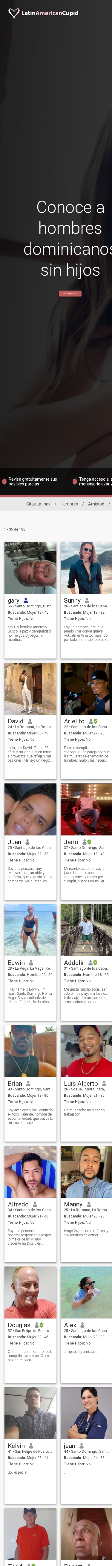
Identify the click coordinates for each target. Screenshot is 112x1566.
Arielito (74, 721)
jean (69, 1445)
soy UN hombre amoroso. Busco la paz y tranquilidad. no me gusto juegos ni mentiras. (30, 633)
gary (13, 600)
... (65, 1472)
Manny (73, 1204)
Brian (15, 1083)
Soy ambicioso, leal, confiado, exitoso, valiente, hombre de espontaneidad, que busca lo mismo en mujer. (30, 1116)
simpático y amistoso (80, 1352)
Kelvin (16, 1445)
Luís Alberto (81, 1083)
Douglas (19, 1325)
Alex (70, 1325)
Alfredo (18, 1204)
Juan (14, 842)
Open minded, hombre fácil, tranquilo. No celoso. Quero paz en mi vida (30, 1356)
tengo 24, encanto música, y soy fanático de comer (86, 1233)
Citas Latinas (38, 504)
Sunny (72, 600)
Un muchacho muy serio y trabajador (84, 1112)
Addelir (74, 962)
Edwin (16, 962)
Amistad (96, 504)
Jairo (71, 842)
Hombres (69, 504)
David (16, 721)
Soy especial (17, 1472)
